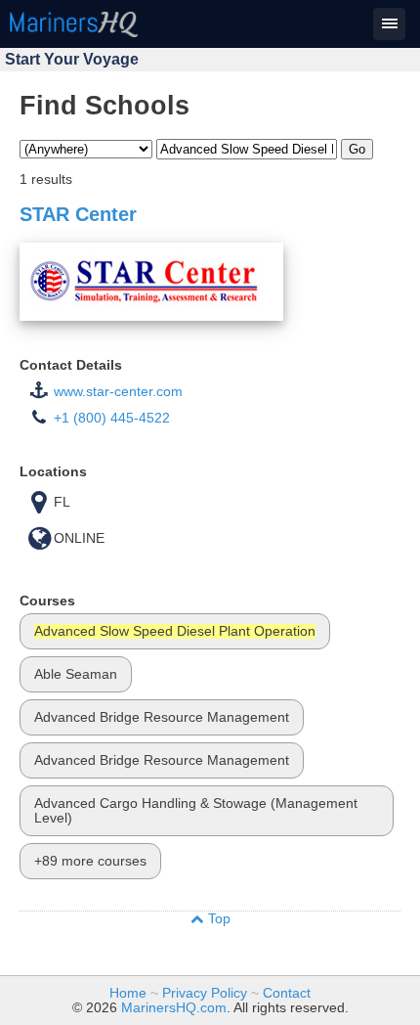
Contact (287, 993)
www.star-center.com (118, 391)
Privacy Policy (204, 993)
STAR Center (78, 214)
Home (128, 993)
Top (217, 919)
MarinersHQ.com (174, 1008)
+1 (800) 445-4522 (112, 418)
